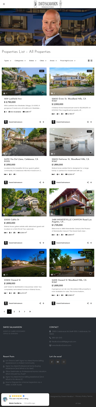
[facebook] (51, 361)
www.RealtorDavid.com (61, 345)
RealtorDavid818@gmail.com (64, 341)
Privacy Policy (81, 396)
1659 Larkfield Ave (13, 99)
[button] (49, 393)
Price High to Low (66, 61)
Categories (19, 61)
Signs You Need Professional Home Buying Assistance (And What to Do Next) (23, 367)
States (31, 61)
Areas (52, 61)
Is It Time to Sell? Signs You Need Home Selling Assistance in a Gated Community (25, 361)
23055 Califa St (11, 220)
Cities (42, 61)
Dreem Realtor (67, 396)
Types (6, 61)
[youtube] (57, 361)
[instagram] (63, 361)
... (40, 108)
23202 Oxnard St (12, 280)
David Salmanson (15, 122)
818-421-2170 (57, 338)
